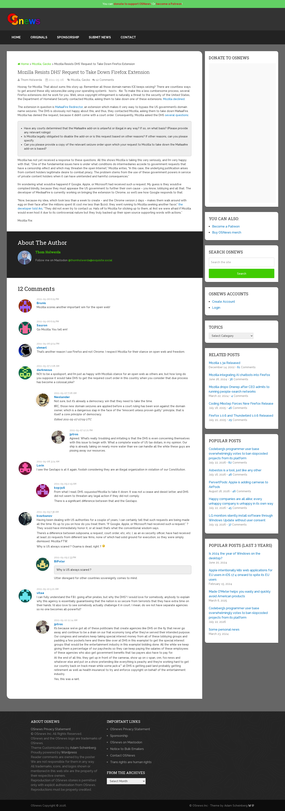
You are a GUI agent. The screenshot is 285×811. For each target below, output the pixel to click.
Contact (128, 37)
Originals (38, 37)
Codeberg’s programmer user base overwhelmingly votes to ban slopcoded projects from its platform (238, 453)
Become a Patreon (226, 226)
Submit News (100, 37)
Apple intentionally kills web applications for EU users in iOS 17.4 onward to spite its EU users (240, 574)
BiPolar (59, 561)
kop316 (59, 488)
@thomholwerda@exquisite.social (90, 260)
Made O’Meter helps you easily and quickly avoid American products (239, 594)
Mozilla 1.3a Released (224, 363)
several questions (176, 115)
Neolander (62, 397)
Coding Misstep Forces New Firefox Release (241, 403)
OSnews (36, 805)
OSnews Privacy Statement (51, 729)
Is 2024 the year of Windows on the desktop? (234, 556)
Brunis (41, 303)
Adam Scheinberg (83, 748)
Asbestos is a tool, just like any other (235, 470)
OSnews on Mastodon (126, 742)
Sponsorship (68, 37)
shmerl (42, 347)
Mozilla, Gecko (41, 64)
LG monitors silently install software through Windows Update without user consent (241, 518)
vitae (40, 593)
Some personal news (224, 629)
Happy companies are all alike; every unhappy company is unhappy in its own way (241, 501)
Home (16, 37)
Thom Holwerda (31, 79)
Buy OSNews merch (226, 232)
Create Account (223, 301)
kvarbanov (44, 516)
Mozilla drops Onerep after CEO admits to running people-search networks (239, 389)
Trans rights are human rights (131, 762)
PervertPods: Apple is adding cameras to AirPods (238, 484)
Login (216, 307)
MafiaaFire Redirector (69, 107)
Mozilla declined (174, 99)
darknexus (44, 370)
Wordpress (69, 752)
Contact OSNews (122, 755)
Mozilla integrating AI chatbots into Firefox (239, 375)
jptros (74, 434)
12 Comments (105, 79)
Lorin (40, 465)
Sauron (42, 325)
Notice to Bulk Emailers (127, 749)
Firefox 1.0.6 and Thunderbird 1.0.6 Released (241, 415)
